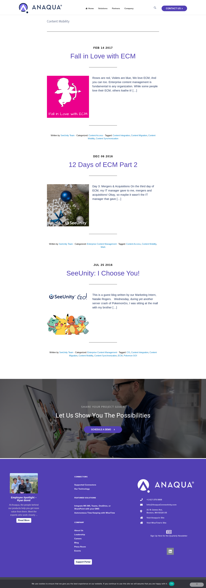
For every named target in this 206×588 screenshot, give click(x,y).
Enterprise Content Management (102, 244)
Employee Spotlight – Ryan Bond (24, 499)
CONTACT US (173, 8)
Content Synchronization (107, 138)
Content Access (96, 135)
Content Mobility (149, 244)
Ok (171, 584)
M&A (103, 247)
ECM (120, 355)
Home (91, 8)
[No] (197, 584)
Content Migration (139, 135)
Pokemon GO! (130, 355)
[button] (155, 7)
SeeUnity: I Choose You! (103, 273)
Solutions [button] (102, 8)
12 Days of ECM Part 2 (103, 164)
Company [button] (129, 8)
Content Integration (121, 135)
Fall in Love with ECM (103, 56)
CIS (128, 352)
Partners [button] (116, 8)
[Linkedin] (170, 551)
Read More (24, 520)
